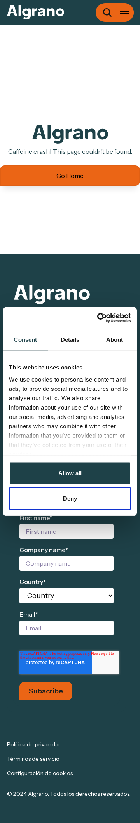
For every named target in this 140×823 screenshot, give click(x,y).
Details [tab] (70, 339)
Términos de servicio (33, 758)
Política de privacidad (34, 744)
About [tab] (114, 339)
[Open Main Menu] (124, 12)
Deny (70, 498)
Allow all (70, 473)
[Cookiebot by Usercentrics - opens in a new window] (98, 318)
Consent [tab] (25, 339)
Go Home (70, 175)
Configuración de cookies (40, 773)
